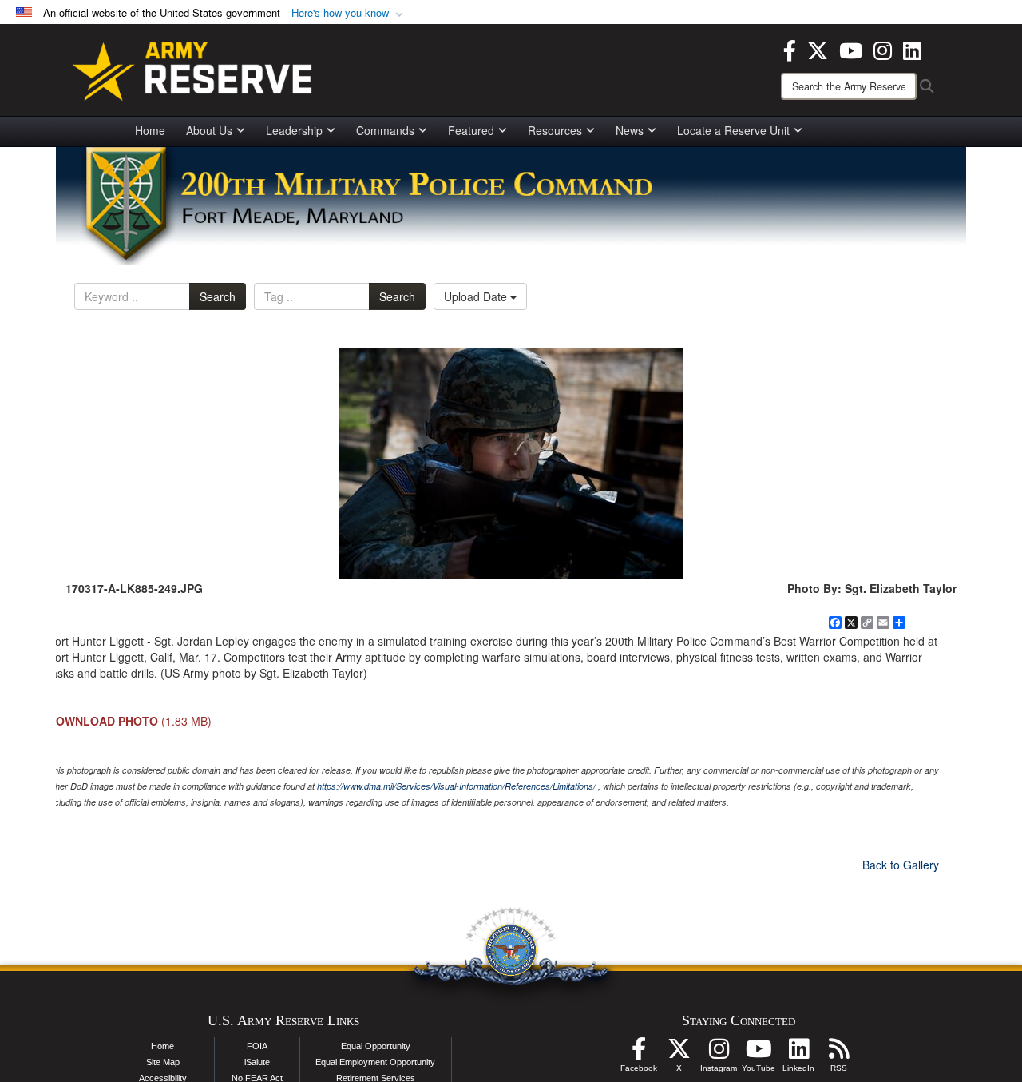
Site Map (163, 1062)
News (630, 130)
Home (150, 130)
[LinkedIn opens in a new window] (912, 49)
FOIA (257, 1046)
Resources (555, 130)
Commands (385, 130)
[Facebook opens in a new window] (789, 49)
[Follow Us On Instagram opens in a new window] (719, 1053)
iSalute (257, 1062)
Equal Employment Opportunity (375, 1062)
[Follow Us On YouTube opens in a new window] (758, 1053)
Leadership (294, 130)
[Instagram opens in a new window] (882, 49)
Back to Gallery (900, 865)
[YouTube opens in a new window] (850, 49)
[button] (348, 13)
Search (218, 296)
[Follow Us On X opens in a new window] (679, 1053)
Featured (471, 130)
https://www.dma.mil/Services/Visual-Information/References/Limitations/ (456, 786)
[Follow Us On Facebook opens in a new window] (639, 1053)
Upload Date (477, 296)
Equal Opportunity (375, 1046)
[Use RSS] (838, 1053)
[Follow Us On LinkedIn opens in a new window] (798, 1053)
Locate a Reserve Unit (733, 130)
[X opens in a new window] (817, 49)
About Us (209, 130)
